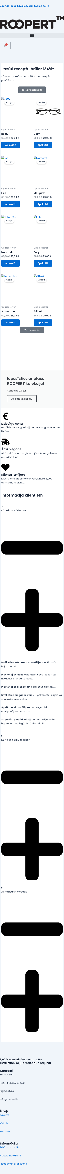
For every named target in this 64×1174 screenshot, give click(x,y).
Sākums (4, 1115)
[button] (32, 35)
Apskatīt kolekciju (21, 398)
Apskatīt (10, 145)
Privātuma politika (10, 1147)
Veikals (4, 1123)
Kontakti (5, 1131)
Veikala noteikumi (10, 1155)
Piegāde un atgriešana (13, 1163)
